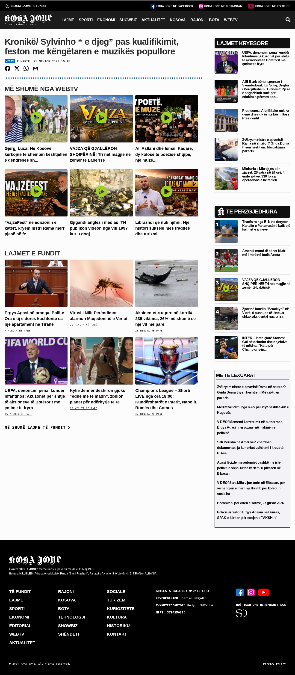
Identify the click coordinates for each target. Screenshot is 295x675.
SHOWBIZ (128, 20)
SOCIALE (116, 591)
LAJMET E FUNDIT (32, 253)
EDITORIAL (20, 625)
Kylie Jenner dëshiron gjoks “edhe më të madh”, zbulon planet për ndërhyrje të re (97, 396)
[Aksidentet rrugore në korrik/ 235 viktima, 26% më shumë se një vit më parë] (166, 283)
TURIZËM (116, 600)
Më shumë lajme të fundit (36, 427)
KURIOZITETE (121, 608)
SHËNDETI (68, 634)
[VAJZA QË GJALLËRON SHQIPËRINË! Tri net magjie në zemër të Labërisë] (101, 119)
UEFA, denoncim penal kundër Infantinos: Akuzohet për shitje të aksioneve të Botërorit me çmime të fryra (265, 58)
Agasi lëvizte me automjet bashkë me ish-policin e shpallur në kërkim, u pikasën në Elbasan (249, 467)
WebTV (10, 61)
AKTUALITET (153, 20)
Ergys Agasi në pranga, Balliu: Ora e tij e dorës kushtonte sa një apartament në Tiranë (34, 319)
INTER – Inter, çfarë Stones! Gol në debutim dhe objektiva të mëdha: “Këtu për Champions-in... (264, 343)
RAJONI (197, 20)
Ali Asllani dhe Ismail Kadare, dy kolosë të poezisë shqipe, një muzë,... (164, 154)
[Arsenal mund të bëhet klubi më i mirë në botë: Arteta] (226, 260)
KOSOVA (178, 20)
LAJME (68, 20)
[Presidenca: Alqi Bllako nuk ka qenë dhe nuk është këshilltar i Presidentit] (226, 120)
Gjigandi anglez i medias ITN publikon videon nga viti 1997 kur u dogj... (99, 228)
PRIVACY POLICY (274, 664)
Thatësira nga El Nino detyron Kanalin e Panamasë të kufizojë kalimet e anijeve (266, 225)
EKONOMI (106, 20)
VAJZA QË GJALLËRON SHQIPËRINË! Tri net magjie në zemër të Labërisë (100, 154)
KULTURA (117, 617)
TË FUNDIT (20, 591)
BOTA (214, 20)
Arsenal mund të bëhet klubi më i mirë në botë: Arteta (264, 253)
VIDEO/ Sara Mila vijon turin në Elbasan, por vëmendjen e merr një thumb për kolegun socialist (251, 488)
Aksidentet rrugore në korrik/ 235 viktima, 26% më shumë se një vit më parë (165, 319)
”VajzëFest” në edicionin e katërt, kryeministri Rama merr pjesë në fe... (35, 228)
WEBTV (231, 20)
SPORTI (86, 20)
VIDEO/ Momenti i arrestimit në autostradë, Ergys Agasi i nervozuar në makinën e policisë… (250, 427)
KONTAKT (117, 634)
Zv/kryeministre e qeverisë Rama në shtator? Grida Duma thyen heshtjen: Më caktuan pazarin (265, 145)
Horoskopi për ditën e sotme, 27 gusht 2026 (250, 503)
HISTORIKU (118, 625)
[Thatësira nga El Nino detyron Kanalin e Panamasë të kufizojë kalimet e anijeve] (226, 231)
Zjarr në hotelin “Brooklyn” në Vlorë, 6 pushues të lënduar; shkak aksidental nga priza (265, 312)
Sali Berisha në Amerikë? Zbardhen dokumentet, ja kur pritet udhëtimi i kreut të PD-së (250, 447)
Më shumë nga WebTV (41, 88)
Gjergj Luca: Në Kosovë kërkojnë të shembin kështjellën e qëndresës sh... (36, 154)
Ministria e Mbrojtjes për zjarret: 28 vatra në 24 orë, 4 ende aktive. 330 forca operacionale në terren (263, 174)
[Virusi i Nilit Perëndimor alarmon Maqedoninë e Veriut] (101, 283)
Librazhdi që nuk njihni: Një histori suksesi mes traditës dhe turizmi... (162, 228)
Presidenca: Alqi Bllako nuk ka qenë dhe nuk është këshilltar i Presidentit (265, 114)
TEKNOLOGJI (71, 617)
